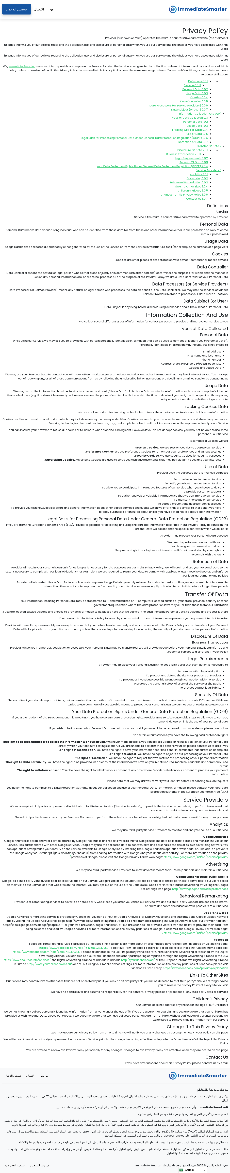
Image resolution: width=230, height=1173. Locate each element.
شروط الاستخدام (39, 1165)
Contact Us (197, 199)
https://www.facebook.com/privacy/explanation (195, 968)
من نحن (44, 1076)
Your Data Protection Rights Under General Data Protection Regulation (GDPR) (152, 166)
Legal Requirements (191, 158)
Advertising (197, 178)
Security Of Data (193, 162)
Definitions (198, 81)
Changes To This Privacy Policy (184, 195)
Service (192, 85)
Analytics (199, 174)
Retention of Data (193, 142)
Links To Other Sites (191, 186)
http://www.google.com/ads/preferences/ (183, 889)
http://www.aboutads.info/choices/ (27, 960)
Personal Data (195, 89)
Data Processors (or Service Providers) (178, 105)
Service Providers (208, 170)
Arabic (189, 1170)
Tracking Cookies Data (190, 130)
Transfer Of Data (208, 146)
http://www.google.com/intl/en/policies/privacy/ (195, 933)
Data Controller (194, 101)
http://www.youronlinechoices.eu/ (49, 964)
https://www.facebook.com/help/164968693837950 (73, 948)
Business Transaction (183, 154)
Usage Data (197, 93)
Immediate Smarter (22, 66)
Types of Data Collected (189, 118)
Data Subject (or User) (189, 110)
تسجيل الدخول (16, 9)
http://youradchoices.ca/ (138, 960)
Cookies (199, 97)
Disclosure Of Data (192, 150)
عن (52, 9)
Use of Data (197, 134)
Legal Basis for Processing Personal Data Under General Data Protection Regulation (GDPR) (144, 138)
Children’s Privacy (193, 191)
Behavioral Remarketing (189, 182)
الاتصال (39, 9)
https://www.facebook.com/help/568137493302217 (46, 952)
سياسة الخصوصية (15, 1165)
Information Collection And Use (199, 114)
